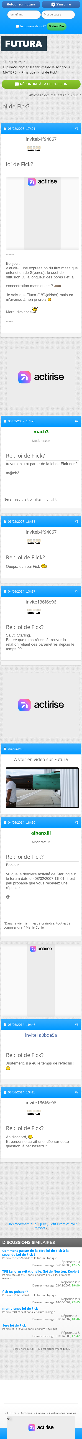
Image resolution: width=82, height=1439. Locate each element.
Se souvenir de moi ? (32, 26)
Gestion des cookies (62, 1413)
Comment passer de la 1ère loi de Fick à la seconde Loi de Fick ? (35, 1252)
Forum (17, 62)
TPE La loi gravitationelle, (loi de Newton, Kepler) (40, 1271)
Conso (40, 1413)
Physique (29, 72)
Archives (26, 1413)
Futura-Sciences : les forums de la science (35, 67)
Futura (11, 1413)
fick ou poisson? (15, 1291)
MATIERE (9, 72)
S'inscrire (61, 4)
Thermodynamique (21, 1224)
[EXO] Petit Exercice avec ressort (55, 1226)
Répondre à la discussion (41, 84)
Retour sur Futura (21, 4)
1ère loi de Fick (14, 1325)
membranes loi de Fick (20, 1308)
